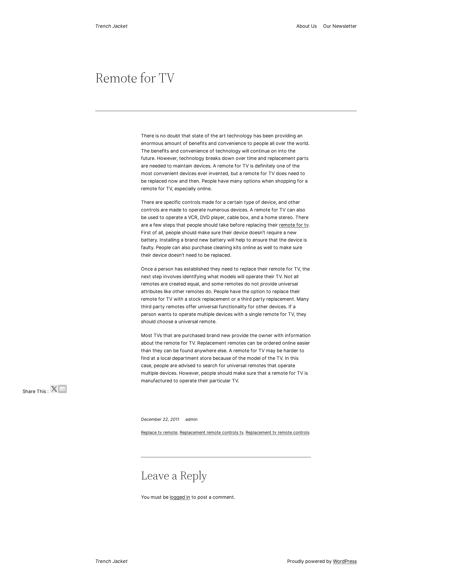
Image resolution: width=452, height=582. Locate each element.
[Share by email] (62, 389)
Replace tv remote (159, 432)
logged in (180, 497)
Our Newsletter (340, 26)
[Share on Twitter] (54, 389)
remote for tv (293, 225)
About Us (306, 26)
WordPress (345, 561)
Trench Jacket (111, 26)
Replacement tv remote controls (277, 432)
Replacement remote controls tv (211, 432)
